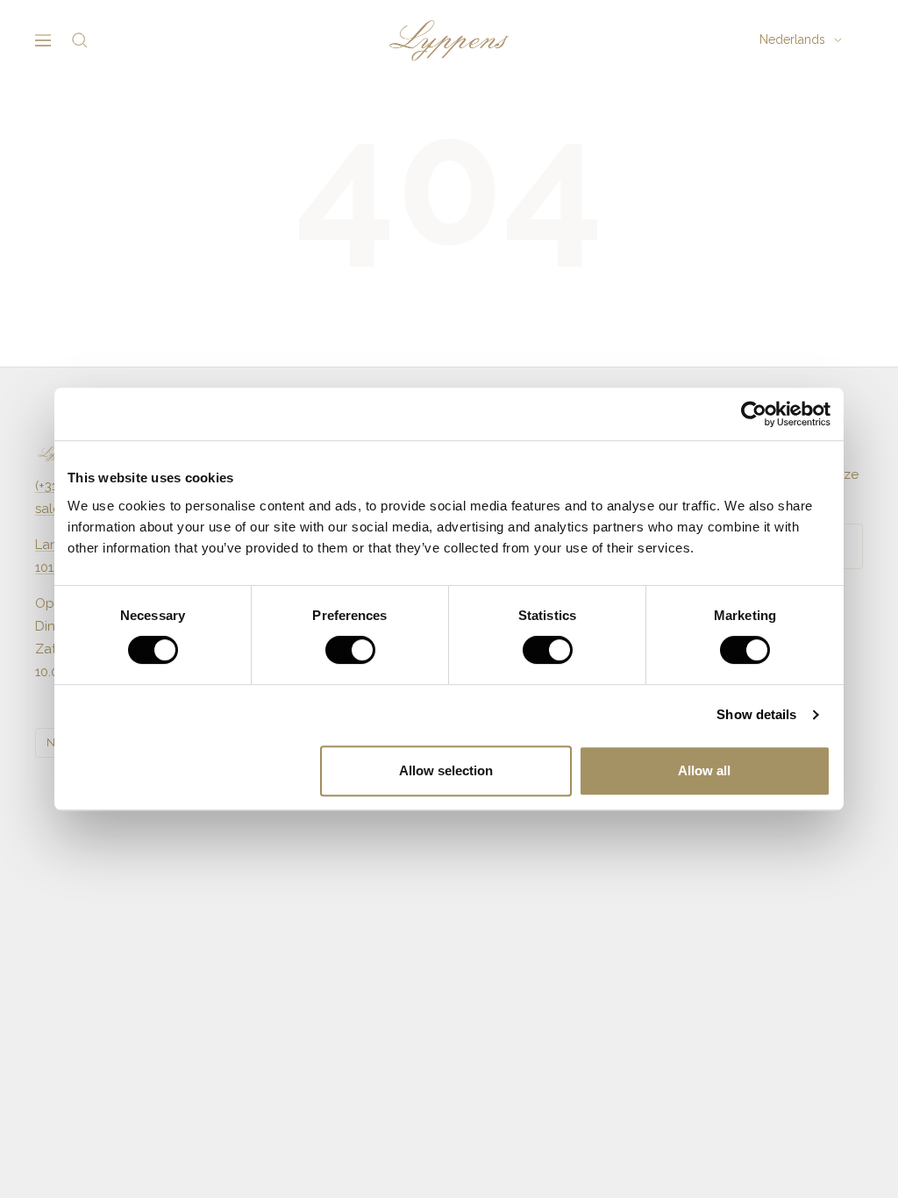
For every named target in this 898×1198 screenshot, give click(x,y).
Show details (756, 714)
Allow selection (446, 770)
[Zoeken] (80, 40)
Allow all (704, 770)
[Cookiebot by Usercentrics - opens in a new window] (753, 414)
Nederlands (792, 39)
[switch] (350, 650)
